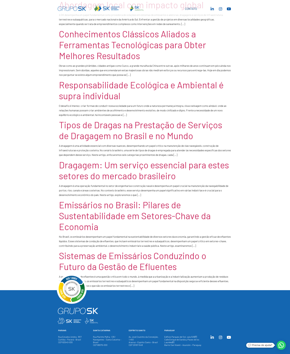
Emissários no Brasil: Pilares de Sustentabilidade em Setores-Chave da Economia (135, 215)
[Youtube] (229, 9)
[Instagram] (220, 9)
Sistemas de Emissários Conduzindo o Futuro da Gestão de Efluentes (132, 261)
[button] (281, 345)
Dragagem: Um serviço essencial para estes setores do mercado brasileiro (144, 170)
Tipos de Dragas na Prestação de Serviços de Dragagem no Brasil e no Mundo (140, 130)
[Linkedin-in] (212, 9)
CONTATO (191, 8)
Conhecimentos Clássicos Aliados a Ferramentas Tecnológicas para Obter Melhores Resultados (132, 44)
